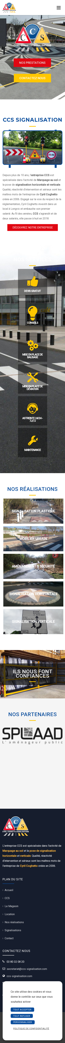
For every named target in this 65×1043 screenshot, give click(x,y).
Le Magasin (11, 906)
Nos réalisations (14, 922)
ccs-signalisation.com (19, 976)
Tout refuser (21, 1016)
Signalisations (13, 930)
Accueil (9, 890)
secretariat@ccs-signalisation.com (27, 969)
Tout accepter (22, 1009)
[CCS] (15, 7)
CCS (7, 898)
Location (10, 914)
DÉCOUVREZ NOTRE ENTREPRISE (32, 227)
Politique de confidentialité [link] (31, 1028)
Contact (9, 938)
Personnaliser (22, 1022)
